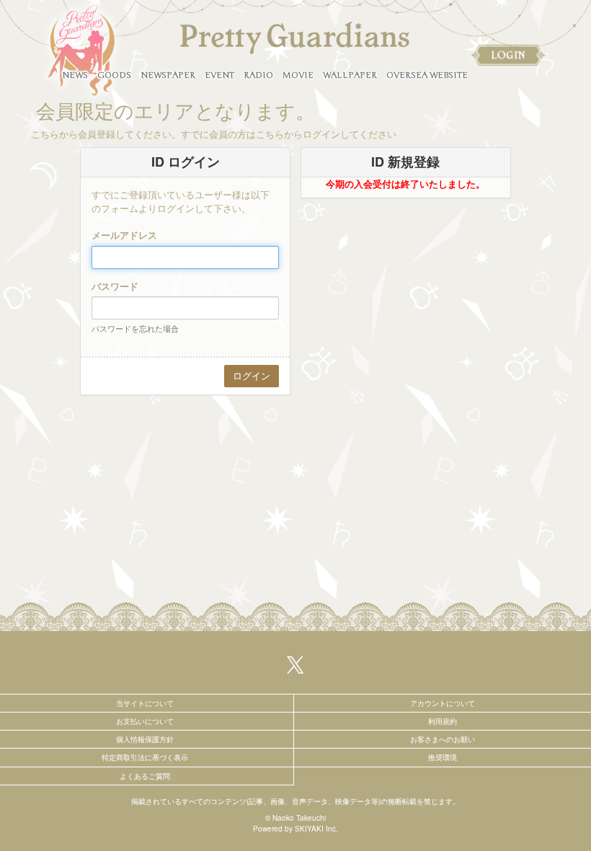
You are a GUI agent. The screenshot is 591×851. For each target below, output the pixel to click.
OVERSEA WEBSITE (427, 75)
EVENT (219, 75)
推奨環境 (442, 757)
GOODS (114, 75)
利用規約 (442, 721)
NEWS (75, 75)
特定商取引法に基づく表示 (145, 757)
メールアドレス (124, 235)
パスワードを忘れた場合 (135, 328)
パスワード (115, 286)
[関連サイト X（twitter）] (295, 663)
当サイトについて (145, 703)
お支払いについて (145, 721)
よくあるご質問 (145, 776)
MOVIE (298, 75)
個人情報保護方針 (145, 739)
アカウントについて (442, 703)
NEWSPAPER (168, 75)
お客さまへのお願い (442, 739)
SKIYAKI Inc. (316, 829)
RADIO (258, 75)
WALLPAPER (350, 75)
